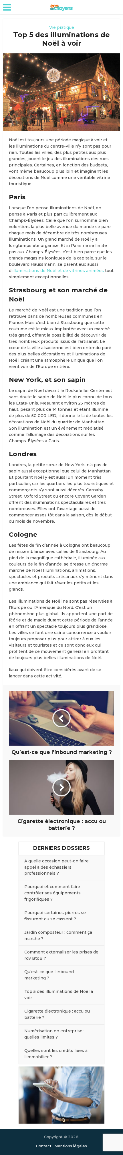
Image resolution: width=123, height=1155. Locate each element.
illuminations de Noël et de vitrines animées (58, 270)
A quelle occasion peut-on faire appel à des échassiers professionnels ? (56, 867)
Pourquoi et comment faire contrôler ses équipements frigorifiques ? (52, 893)
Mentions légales (70, 1146)
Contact (43, 1146)
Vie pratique (61, 27)
